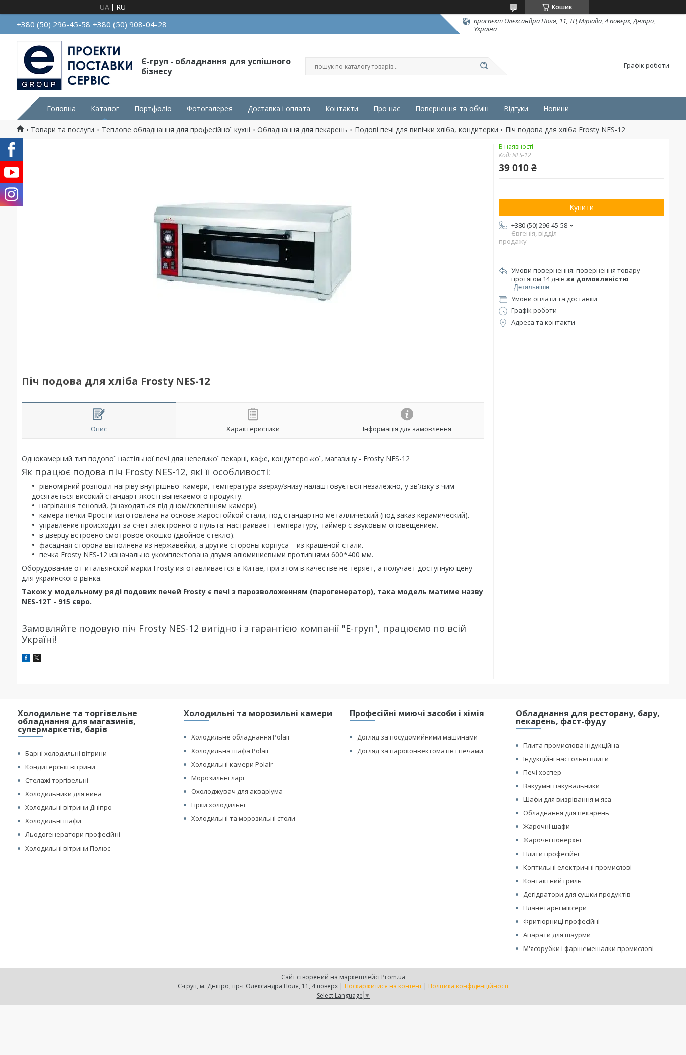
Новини (556, 108)
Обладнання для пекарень (302, 129)
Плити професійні (551, 853)
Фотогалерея (210, 108)
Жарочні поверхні (552, 840)
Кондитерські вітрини (60, 766)
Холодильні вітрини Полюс (67, 848)
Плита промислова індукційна (571, 745)
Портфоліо (153, 108)
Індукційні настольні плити (566, 758)
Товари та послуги (62, 129)
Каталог (105, 108)
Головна (61, 108)
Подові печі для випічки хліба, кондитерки (426, 129)
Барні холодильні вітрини (66, 753)
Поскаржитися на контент (383, 986)
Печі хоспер (542, 772)
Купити (581, 207)
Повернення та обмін (452, 108)
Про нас (386, 108)
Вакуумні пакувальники (561, 785)
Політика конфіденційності (468, 986)
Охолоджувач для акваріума (237, 791)
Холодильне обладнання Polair (240, 737)
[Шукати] (484, 66)
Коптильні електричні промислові (577, 867)
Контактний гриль (552, 880)
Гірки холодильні (218, 804)
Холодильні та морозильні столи (243, 818)
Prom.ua (393, 977)
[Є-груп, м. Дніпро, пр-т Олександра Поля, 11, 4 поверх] (74, 66)
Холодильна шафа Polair (230, 750)
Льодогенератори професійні (72, 834)
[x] (37, 659)
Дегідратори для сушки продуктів (577, 894)
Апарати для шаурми (557, 934)
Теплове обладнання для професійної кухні (176, 129)
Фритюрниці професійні (561, 921)
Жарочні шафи (546, 826)
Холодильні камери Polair (232, 764)
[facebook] (26, 659)
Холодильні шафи (53, 820)
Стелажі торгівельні (56, 780)
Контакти (341, 108)
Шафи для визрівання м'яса (567, 799)
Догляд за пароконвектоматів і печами (420, 750)
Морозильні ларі (217, 777)
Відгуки (516, 108)
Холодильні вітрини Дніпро (68, 807)
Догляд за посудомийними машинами (417, 737)
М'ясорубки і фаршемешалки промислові (588, 948)
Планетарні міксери (555, 907)
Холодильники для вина (63, 793)
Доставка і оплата (279, 108)
